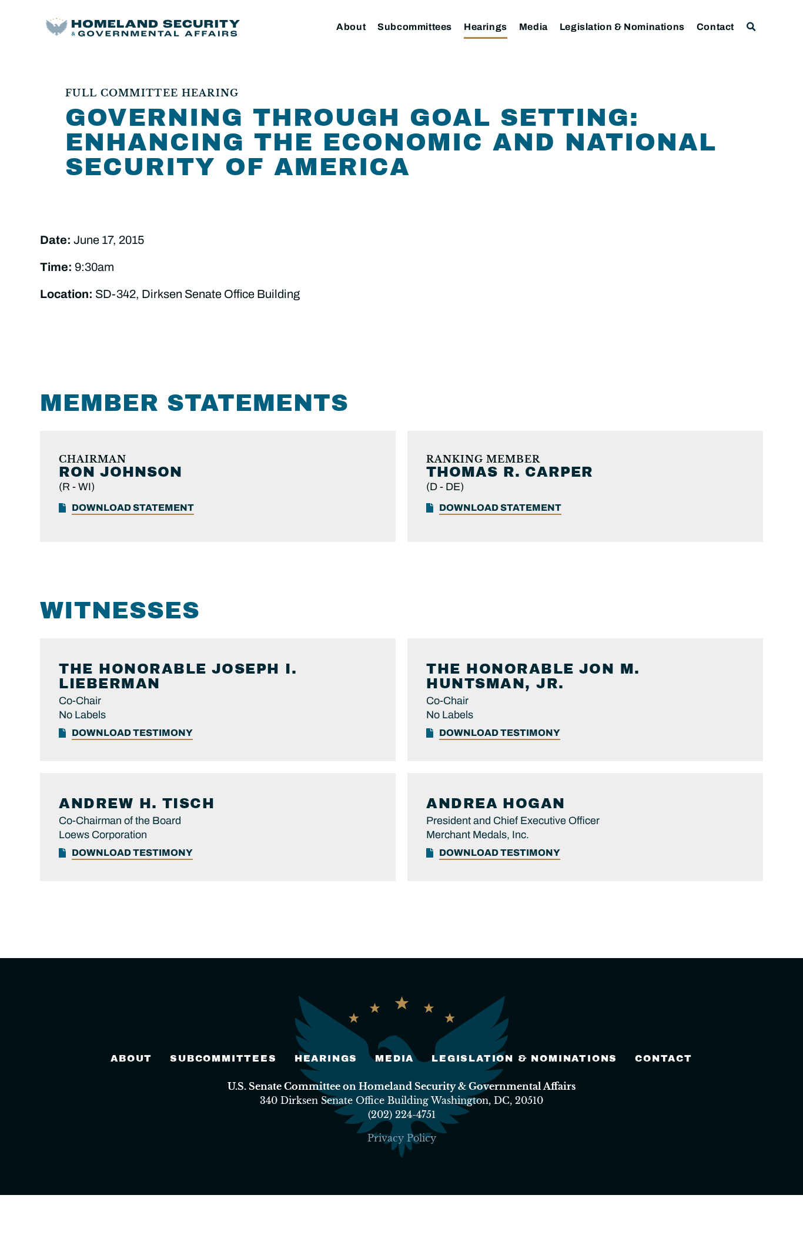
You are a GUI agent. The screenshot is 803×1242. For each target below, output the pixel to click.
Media (533, 27)
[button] (751, 26)
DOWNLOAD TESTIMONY (132, 733)
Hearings (485, 27)
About (351, 27)
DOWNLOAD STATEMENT (133, 508)
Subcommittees (414, 27)
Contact (715, 27)
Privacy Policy (401, 1138)
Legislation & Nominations (622, 27)
